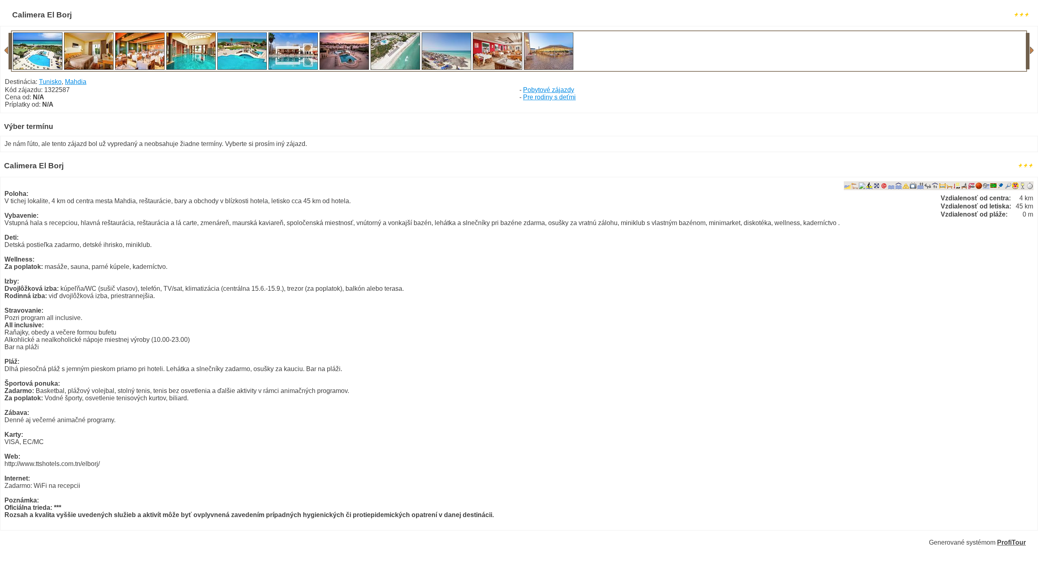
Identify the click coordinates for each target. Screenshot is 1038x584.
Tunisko (50, 81)
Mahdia (75, 81)
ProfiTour (1011, 542)
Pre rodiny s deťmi (549, 97)
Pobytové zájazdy (548, 89)
